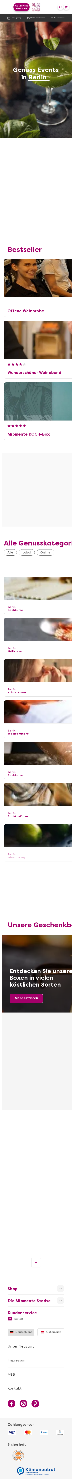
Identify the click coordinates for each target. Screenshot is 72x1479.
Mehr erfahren (26, 998)
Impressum (17, 1360)
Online (45, 552)
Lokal (26, 552)
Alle (10, 552)
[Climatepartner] (36, 1469)
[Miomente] (36, 7)
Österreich (53, 1332)
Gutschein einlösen (21, 7)
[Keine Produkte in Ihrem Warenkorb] (66, 7)
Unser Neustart (21, 1346)
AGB (11, 1374)
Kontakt (18, 1319)
